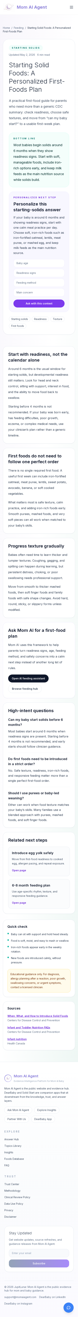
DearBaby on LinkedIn (52, 1297)
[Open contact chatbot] (68, 1308)
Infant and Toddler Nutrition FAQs (28, 1027)
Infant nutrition (17, 1039)
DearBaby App (43, 1119)
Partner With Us (16, 1119)
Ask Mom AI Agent (18, 1110)
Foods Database (14, 1158)
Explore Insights (46, 1110)
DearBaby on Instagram (18, 1303)
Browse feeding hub (25, 688)
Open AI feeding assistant (28, 678)
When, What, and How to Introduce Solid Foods (37, 1015)
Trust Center (11, 1184)
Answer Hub (11, 1139)
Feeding (19, 27)
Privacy (8, 1210)
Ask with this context (39, 303)
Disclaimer (10, 1216)
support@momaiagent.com (20, 1297)
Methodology (12, 1190)
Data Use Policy (13, 1203)
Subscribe (39, 1263)
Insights (8, 1152)
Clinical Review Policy (17, 1197)
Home (6, 27)
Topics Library (12, 1145)
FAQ (6, 1165)
